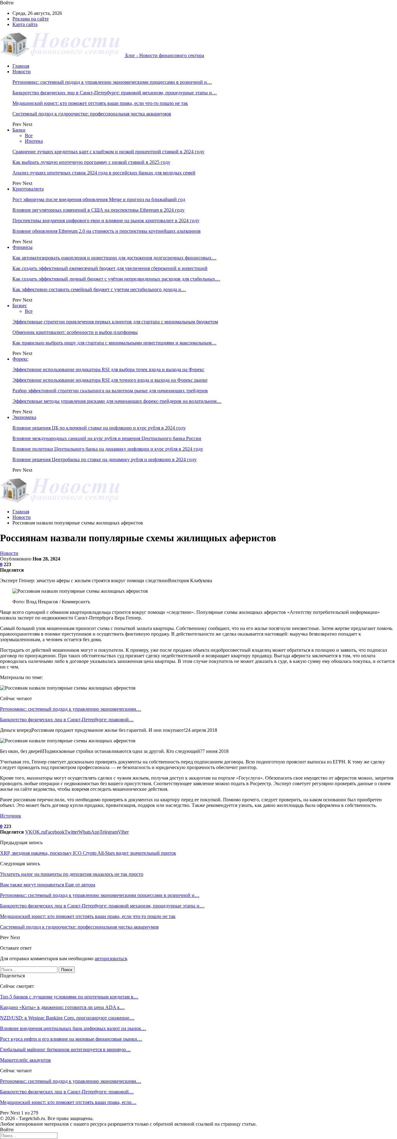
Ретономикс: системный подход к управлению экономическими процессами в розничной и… (112, 82)
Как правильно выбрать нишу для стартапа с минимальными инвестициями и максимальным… (114, 342)
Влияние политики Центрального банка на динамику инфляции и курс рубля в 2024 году (107, 449)
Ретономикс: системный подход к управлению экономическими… (70, 709)
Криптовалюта (28, 188)
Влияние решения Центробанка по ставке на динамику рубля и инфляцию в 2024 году (104, 459)
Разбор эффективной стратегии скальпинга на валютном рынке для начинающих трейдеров (110, 390)
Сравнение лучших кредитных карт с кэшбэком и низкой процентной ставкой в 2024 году (108, 151)
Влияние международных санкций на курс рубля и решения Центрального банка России (106, 438)
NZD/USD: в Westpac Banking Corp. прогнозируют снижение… (67, 1017)
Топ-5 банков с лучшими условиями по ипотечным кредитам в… (69, 996)
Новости (21, 71)
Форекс (20, 359)
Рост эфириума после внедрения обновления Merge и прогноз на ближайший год (98, 199)
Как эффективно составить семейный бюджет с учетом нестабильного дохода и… (99, 289)
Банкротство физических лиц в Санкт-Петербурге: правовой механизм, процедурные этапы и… (114, 92)
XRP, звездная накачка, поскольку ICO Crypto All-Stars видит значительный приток (88, 853)
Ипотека (34, 141)
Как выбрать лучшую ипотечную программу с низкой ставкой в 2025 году (91, 162)
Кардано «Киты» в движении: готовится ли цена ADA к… (62, 1007)
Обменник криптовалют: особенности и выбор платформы (75, 332)
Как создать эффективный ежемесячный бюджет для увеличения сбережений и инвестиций (109, 268)
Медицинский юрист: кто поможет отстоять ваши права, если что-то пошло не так (100, 103)
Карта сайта (25, 24)
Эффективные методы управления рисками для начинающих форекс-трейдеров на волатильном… (116, 401)
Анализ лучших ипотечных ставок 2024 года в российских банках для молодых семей (103, 172)
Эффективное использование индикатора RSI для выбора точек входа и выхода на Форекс (108, 369)
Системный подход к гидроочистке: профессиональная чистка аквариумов (91, 113)
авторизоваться (111, 958)
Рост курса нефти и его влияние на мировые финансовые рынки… (71, 1039)
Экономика (24, 417)
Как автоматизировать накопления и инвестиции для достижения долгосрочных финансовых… (114, 257)
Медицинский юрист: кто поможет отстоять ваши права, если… (68, 1102)
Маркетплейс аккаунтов (25, 1060)
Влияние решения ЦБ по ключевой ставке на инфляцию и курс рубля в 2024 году (99, 427)
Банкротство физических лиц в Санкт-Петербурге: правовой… (67, 719)
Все (29, 135)
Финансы (22, 247)
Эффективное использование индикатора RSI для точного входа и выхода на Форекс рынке (109, 380)
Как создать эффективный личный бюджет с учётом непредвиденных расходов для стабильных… (116, 278)
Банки (18, 130)
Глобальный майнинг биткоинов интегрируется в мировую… (65, 1049)
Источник (10, 815)
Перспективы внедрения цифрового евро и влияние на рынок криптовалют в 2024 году (105, 220)
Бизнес (19, 305)
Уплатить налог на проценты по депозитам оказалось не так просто (71, 874)
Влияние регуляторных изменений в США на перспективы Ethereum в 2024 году (98, 210)
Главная (20, 66)
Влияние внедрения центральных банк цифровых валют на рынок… (73, 1028)
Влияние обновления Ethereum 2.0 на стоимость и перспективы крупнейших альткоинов (106, 231)
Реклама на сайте (30, 18)
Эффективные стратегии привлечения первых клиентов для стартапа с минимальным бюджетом (115, 321)
